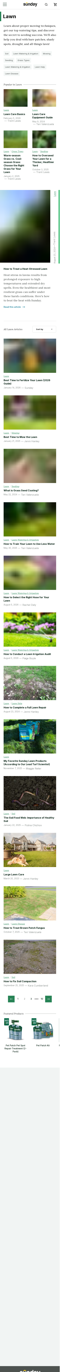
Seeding (9, 60)
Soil (6, 53)
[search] (46, 5)
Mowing (46, 53)
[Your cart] (55, 5)
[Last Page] (48, 999)
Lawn (6, 110)
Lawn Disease (11, 73)
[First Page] (11, 999)
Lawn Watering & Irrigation (25, 53)
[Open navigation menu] (5, 4)
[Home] (30, 4)
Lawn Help (40, 67)
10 (42, 999)
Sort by (39, 329)
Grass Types (23, 60)
